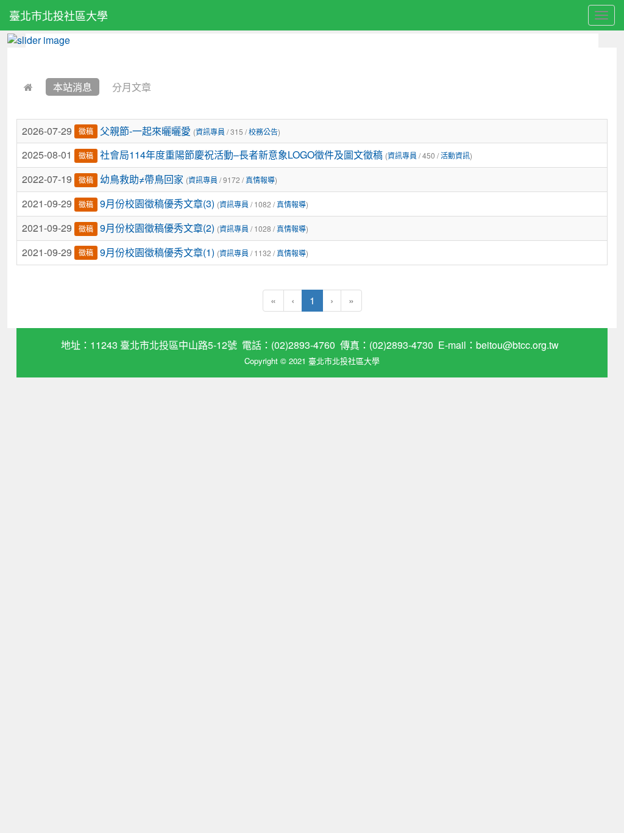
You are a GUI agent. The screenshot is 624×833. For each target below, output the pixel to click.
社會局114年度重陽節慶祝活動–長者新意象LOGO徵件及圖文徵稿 (241, 155)
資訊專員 (210, 131)
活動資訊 (455, 155)
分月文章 (131, 87)
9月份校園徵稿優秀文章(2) (157, 228)
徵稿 (86, 131)
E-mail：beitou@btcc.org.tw (498, 345)
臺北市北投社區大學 (58, 15)
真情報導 (260, 179)
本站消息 (72, 87)
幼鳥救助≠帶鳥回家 (141, 179)
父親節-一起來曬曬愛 (145, 131)
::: (19, 55)
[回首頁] (28, 87)
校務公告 (263, 131)
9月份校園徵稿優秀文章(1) (157, 252)
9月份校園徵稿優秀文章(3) (157, 203)
